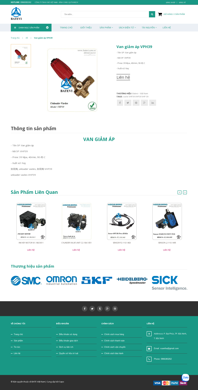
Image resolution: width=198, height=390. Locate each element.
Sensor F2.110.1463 (122, 242)
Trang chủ (18, 334)
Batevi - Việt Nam (140, 93)
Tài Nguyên (148, 27)
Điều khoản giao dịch (68, 340)
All (27, 38)
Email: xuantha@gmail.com (166, 348)
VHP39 (138, 96)
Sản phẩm (105, 27)
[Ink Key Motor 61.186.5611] (31, 221)
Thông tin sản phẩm (33, 128)
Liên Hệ (167, 27)
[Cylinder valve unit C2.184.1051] (77, 221)
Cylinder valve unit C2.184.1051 (76, 242)
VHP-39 (145, 96)
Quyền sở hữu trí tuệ (68, 353)
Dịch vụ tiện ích (66, 347)
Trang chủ (66, 27)
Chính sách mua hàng (114, 334)
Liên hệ (17, 353)
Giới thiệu (86, 27)
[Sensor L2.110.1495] (167, 221)
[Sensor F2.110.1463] (122, 221)
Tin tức (17, 347)
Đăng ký (182, 2)
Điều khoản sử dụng (68, 334)
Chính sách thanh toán (114, 340)
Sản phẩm (18, 340)
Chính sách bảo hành (113, 353)
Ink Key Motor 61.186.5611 (31, 242)
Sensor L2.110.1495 (167, 242)
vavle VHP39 (129, 96)
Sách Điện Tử (126, 27)
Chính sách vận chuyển (114, 347)
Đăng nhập (170, 2)
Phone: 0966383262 (163, 359)
